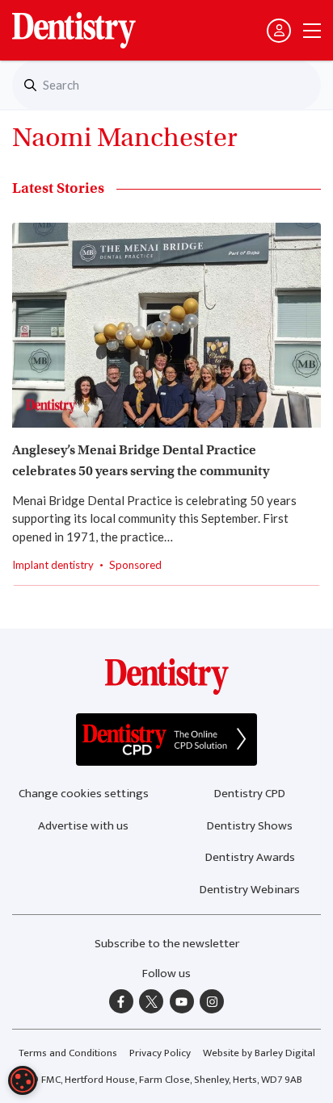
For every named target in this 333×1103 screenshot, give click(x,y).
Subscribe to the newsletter (167, 944)
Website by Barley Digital (259, 1053)
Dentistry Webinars (250, 889)
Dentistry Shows (250, 826)
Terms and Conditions (68, 1053)
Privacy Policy (160, 1053)
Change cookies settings (84, 793)
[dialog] (22, 1080)
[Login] (279, 31)
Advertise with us (83, 826)
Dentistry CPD (249, 793)
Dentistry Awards (250, 857)
